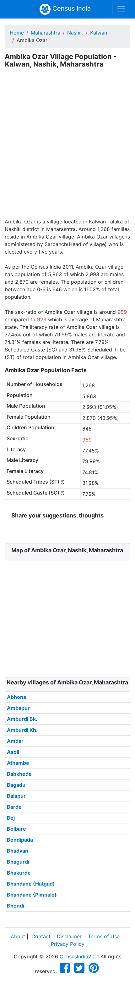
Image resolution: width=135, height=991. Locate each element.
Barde (14, 807)
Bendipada (20, 840)
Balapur (16, 796)
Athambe (18, 763)
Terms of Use (104, 936)
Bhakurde (19, 873)
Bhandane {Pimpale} (32, 895)
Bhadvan (17, 851)
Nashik (75, 32)
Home (17, 32)
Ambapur (18, 708)
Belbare (16, 829)
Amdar (15, 741)
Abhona (16, 697)
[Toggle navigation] (121, 9)
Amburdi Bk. (22, 719)
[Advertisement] (67, 147)
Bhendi (15, 906)
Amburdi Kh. (22, 730)
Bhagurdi (18, 862)
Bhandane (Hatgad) (31, 884)
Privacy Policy (67, 944)
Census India (71, 8)
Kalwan (98, 32)
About (18, 936)
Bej (11, 818)
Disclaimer (69, 936)
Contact (41, 936)
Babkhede (19, 774)
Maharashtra (45, 32)
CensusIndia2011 (79, 956)
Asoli (13, 752)
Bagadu (16, 785)
